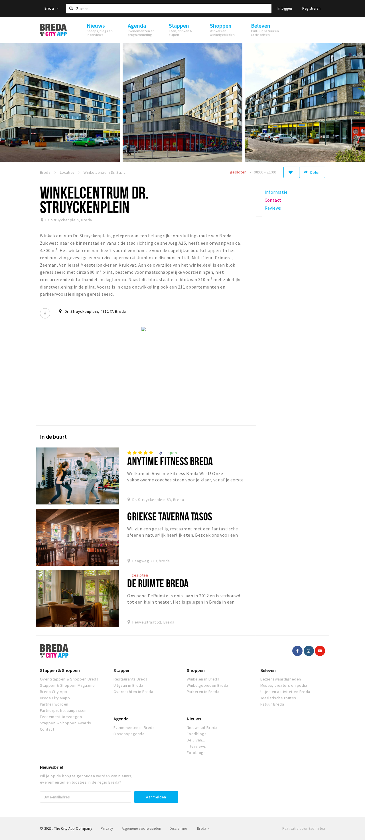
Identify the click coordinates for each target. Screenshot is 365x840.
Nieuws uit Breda (202, 727)
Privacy (107, 828)
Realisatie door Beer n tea (303, 828)
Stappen (122, 670)
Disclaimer (178, 828)
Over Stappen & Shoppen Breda (69, 679)
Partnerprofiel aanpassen (63, 710)
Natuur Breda (272, 704)
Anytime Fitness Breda (170, 461)
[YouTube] (320, 651)
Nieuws (194, 719)
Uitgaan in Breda (128, 685)
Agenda (121, 719)
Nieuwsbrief (52, 767)
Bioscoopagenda (129, 733)
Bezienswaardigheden (280, 679)
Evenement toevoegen (61, 716)
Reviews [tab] (273, 208)
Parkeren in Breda (203, 691)
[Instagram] (309, 651)
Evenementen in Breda (134, 727)
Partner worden (54, 704)
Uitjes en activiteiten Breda (285, 691)
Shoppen (196, 670)
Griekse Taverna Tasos (169, 516)
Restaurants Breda (130, 679)
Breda (49, 8)
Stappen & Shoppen (60, 670)
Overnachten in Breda (133, 691)
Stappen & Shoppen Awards (65, 722)
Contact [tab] (273, 200)
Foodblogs (196, 733)
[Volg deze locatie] (290, 172)
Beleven (268, 670)
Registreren (311, 8)
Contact (47, 729)
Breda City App (53, 691)
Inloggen (284, 8)
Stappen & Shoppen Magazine (67, 685)
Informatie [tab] (276, 192)
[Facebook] (45, 313)
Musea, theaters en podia (283, 685)
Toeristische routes (278, 697)
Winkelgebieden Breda (207, 685)
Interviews (196, 746)
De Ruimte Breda (157, 583)
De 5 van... (196, 740)
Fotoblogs (196, 752)
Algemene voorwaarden (141, 828)
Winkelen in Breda (203, 679)
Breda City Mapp (55, 697)
